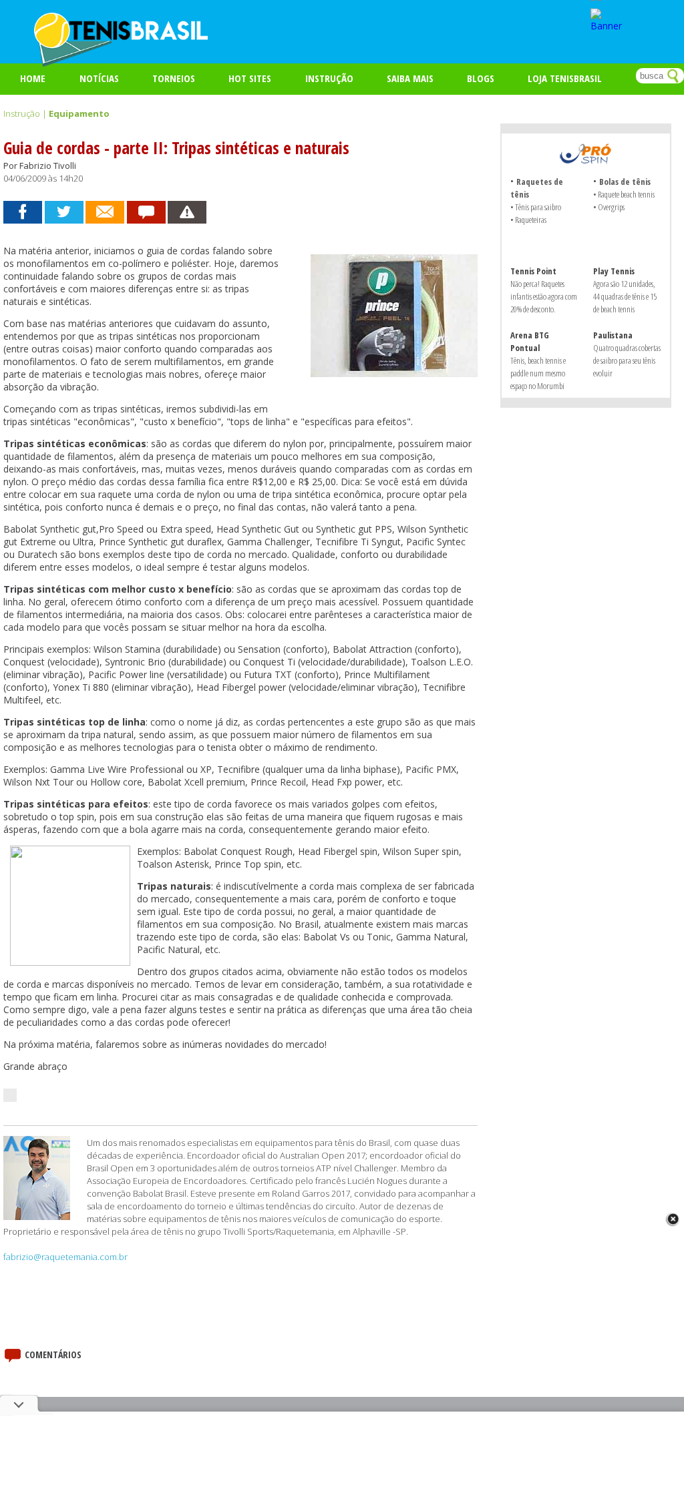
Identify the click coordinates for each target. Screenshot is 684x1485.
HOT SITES (249, 78)
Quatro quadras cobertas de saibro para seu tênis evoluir (627, 360)
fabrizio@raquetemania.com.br (65, 1257)
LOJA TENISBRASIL (565, 78)
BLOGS (480, 78)
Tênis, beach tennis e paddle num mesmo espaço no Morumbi (538, 373)
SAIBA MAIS (410, 78)
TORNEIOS (173, 78)
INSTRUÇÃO (329, 78)
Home (32, 78)
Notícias (99, 78)
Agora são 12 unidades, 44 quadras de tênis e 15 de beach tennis (625, 296)
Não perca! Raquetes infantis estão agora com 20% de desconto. (543, 296)
